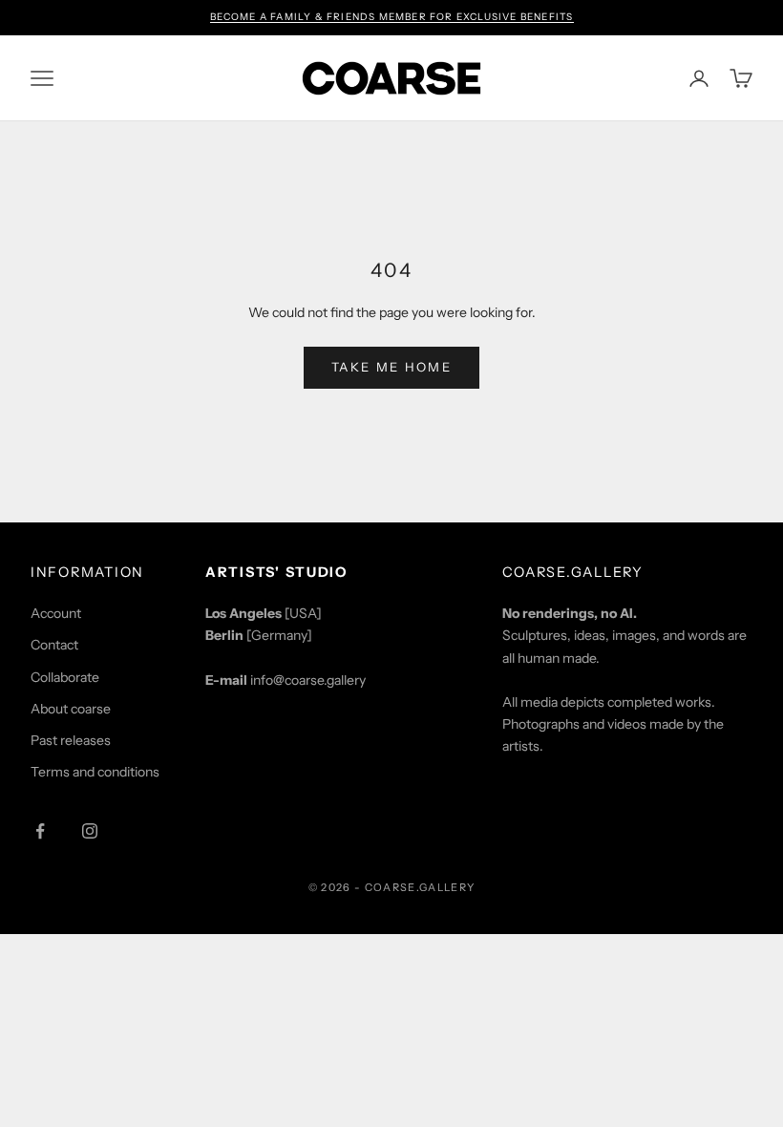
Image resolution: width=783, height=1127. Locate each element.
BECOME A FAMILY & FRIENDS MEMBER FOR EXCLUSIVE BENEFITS (392, 17)
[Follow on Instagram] (89, 830)
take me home (391, 366)
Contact (54, 644)
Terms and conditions (95, 771)
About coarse (71, 708)
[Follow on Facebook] (40, 830)
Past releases (71, 740)
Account (56, 613)
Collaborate (65, 677)
